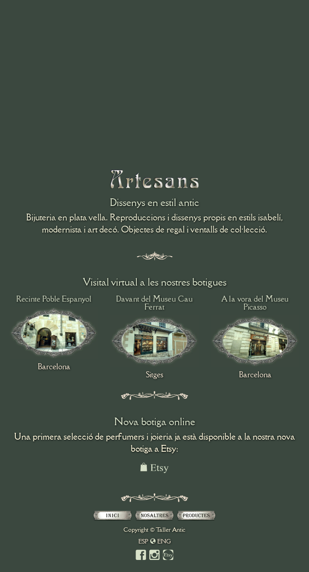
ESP (143, 541)
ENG (164, 541)
